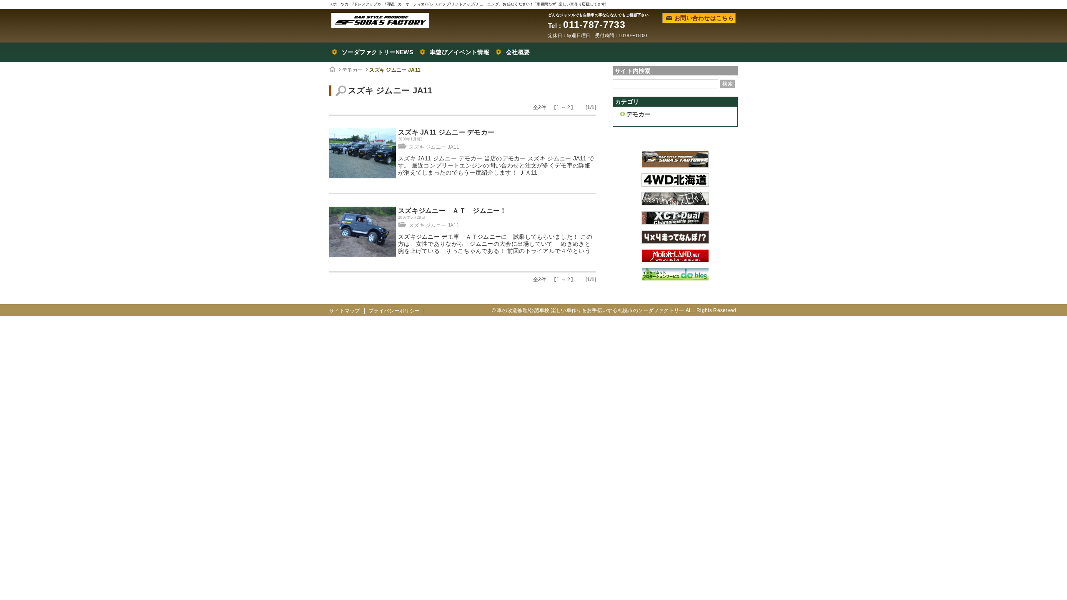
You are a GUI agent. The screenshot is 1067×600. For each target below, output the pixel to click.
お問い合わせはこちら (704, 18)
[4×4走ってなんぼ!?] (675, 241)
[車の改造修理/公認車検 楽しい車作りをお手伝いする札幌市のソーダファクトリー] (380, 20)
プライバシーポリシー (394, 311)
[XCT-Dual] (675, 222)
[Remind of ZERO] (675, 203)
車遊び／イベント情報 (459, 52)
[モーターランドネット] (675, 260)
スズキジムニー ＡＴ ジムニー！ (452, 210)
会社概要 (518, 52)
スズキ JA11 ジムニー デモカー (446, 132)
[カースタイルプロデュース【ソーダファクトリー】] (675, 165)
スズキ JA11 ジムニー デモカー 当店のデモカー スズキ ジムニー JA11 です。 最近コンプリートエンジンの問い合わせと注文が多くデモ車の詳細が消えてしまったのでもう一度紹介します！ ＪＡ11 (496, 165)
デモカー (352, 70)
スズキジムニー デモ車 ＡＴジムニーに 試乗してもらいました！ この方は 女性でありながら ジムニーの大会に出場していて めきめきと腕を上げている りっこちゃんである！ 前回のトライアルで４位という (495, 243)
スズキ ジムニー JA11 (395, 70)
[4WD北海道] (675, 184)
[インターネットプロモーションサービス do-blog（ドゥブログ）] (675, 278)
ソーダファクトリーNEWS (377, 52)
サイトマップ (344, 311)
